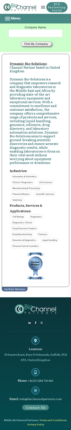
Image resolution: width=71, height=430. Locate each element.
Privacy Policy (35, 424)
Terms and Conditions (53, 420)
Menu (15, 18)
